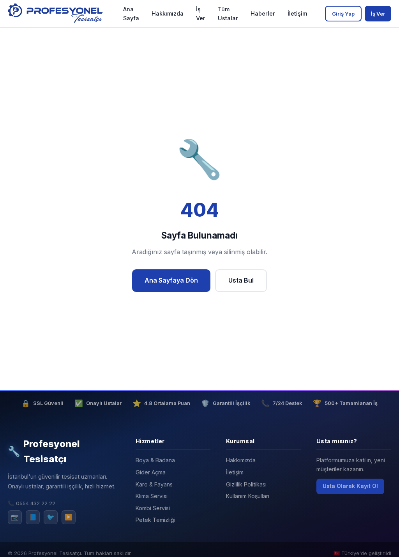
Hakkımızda (168, 13)
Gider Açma (151, 472)
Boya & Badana (155, 460)
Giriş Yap (343, 14)
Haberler (263, 13)
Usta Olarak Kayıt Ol (350, 486)
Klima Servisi (152, 496)
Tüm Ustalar (228, 13)
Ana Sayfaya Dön (171, 280)
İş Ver (200, 13)
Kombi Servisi (153, 508)
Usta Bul (241, 280)
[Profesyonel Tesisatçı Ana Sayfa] (56, 13)
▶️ (68, 517)
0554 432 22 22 (35, 503)
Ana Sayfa (131, 13)
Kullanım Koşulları (247, 496)
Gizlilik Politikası (246, 484)
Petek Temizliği (155, 519)
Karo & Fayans (154, 484)
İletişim (297, 13)
